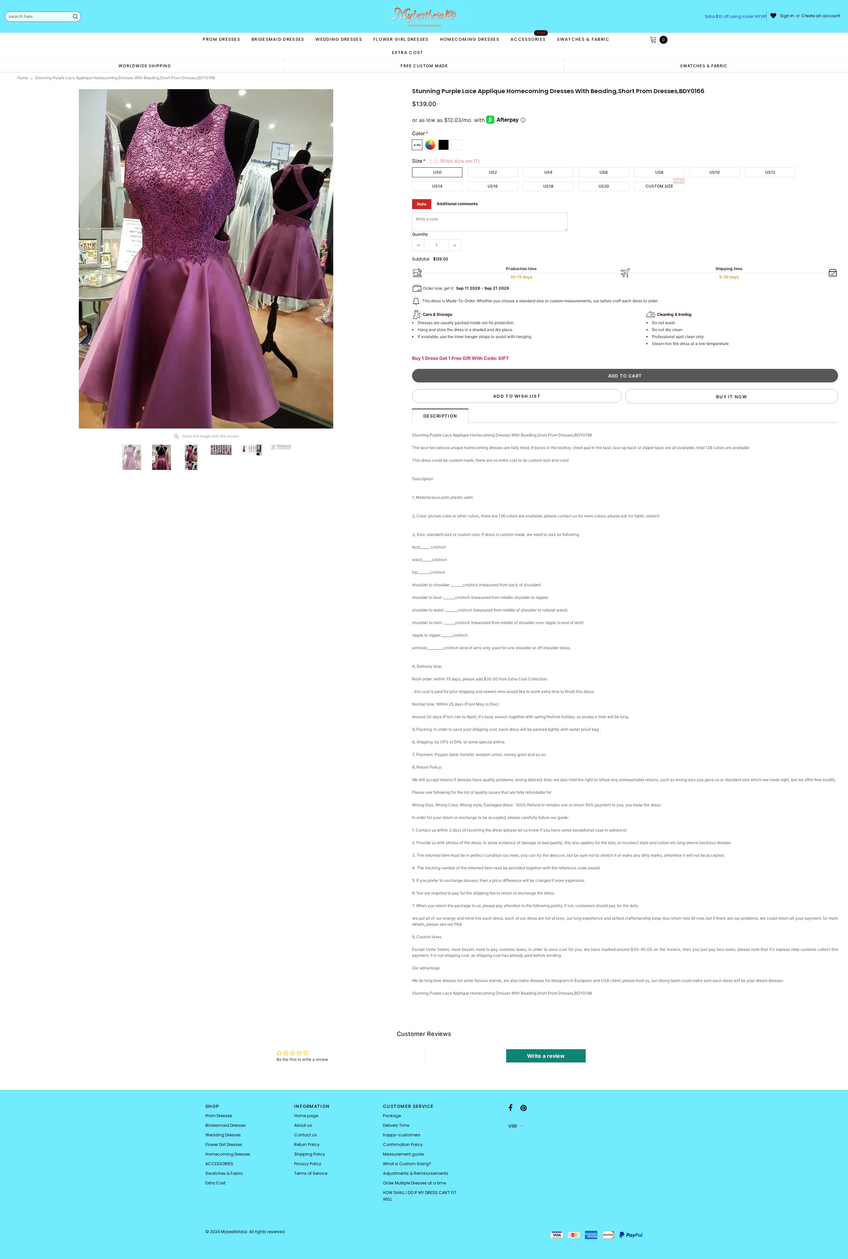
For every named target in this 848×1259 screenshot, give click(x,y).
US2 (493, 172)
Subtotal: (421, 259)
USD (512, 1126)
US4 (548, 172)
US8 (659, 172)
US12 (770, 172)
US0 (437, 172)
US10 (715, 172)
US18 (548, 186)
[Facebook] (510, 1108)
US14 (437, 186)
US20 (604, 186)
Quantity (420, 234)
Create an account (820, 16)
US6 (604, 172)
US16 (493, 186)
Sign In (787, 16)
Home (22, 77)
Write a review (546, 1056)
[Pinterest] (523, 1108)
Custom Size (659, 186)
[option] (145, 65)
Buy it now (731, 396)
